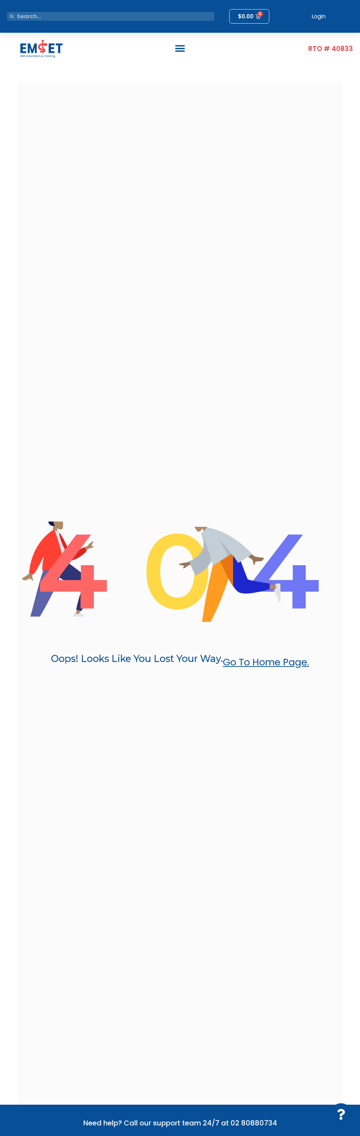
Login (318, 16)
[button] (180, 49)
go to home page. (266, 662)
